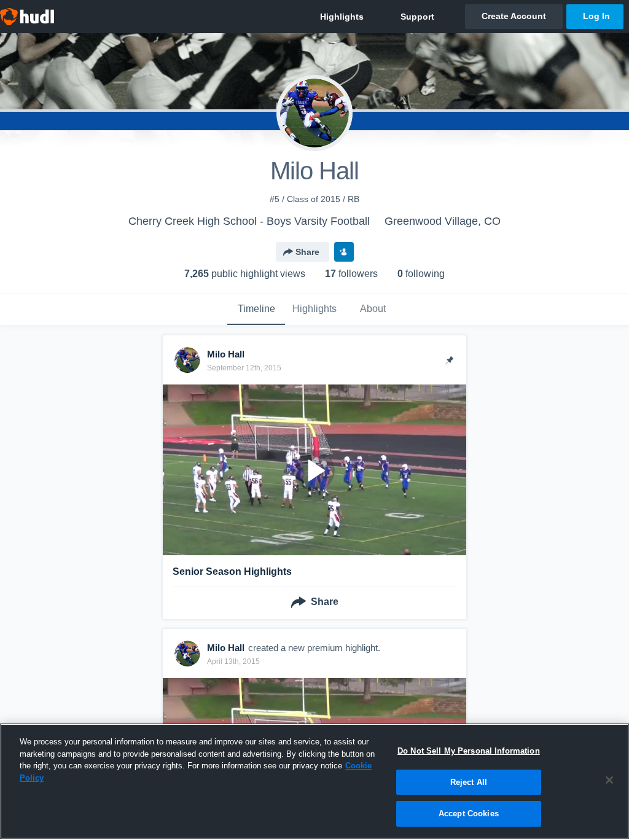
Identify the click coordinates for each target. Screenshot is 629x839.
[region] (314, 781)
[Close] (609, 780)
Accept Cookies (469, 813)
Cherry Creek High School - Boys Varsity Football (249, 221)
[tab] (256, 309)
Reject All (468, 782)
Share (307, 252)
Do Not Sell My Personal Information (468, 750)
